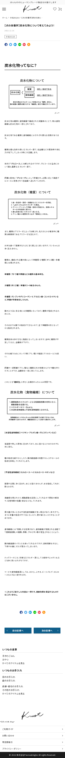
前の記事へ (18, 630)
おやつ (5, 659)
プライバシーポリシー (11, 748)
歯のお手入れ (8, 680)
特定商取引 (7, 742)
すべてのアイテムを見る (13, 663)
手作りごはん (8, 655)
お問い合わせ (8, 735)
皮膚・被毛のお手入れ (12, 686)
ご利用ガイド (7, 729)
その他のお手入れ (11, 689)
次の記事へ (47, 630)
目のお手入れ (8, 676)
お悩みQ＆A (10, 36)
